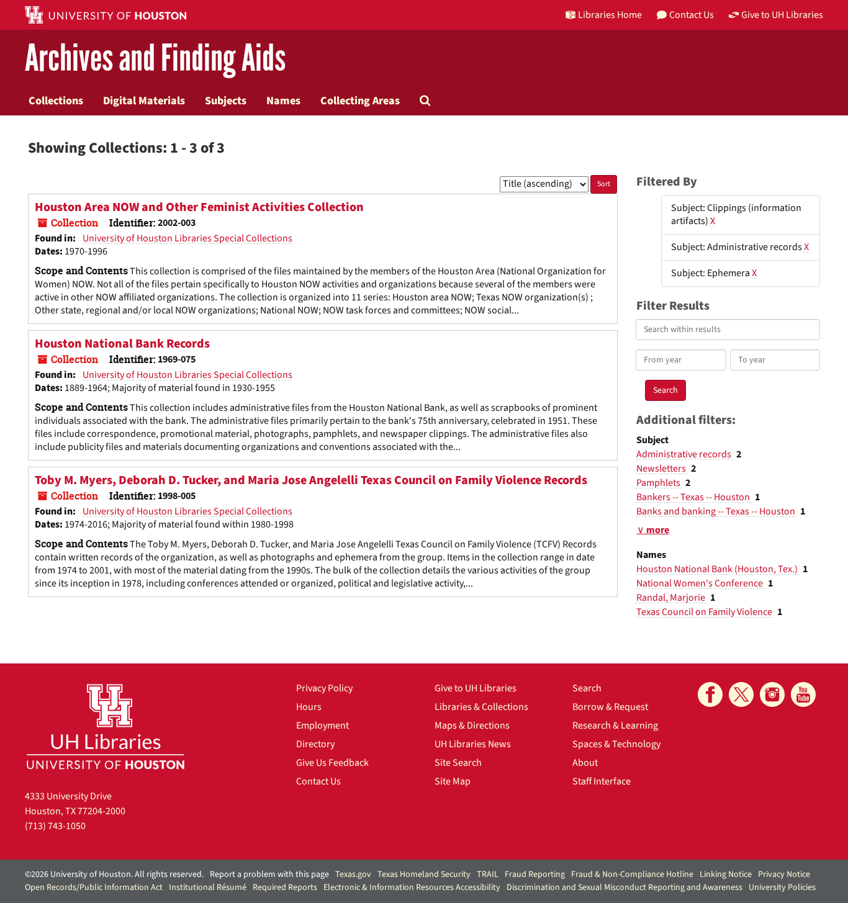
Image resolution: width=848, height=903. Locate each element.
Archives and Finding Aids (155, 58)
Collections (56, 100)
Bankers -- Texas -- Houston (694, 497)
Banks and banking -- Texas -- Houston (716, 511)
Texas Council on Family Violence (705, 612)
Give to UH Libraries (475, 688)
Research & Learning (615, 725)
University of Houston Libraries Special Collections (187, 238)
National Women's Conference (700, 583)
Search (587, 688)
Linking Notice (726, 874)
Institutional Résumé (207, 887)
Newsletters (662, 468)
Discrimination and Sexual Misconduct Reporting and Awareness (624, 887)
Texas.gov (353, 874)
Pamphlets (659, 483)
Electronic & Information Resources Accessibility (411, 887)
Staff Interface (601, 781)
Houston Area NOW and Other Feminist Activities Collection (199, 207)
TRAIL (487, 874)
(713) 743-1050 (55, 826)
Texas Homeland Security (424, 874)
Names (283, 100)
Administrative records (684, 454)
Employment (322, 725)
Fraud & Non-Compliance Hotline (632, 874)
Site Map (453, 781)
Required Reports (285, 887)
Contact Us (318, 781)
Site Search (458, 763)
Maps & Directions (472, 725)
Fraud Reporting (535, 874)
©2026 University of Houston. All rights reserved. (114, 874)
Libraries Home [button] (610, 15)
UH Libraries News (473, 744)
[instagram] (772, 694)
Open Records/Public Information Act (94, 887)
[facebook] (710, 694)
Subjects (225, 100)
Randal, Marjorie (671, 597)
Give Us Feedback (332, 763)
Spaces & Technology (616, 744)
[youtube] (803, 694)
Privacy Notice (784, 874)
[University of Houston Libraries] (105, 726)
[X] (741, 694)
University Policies (782, 887)
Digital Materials (144, 100)
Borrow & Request (610, 707)
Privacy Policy (324, 688)
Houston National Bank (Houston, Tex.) (718, 569)
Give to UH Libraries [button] (782, 15)
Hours (309, 707)
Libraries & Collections (481, 707)
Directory (315, 744)
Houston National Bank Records (122, 344)
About (585, 763)
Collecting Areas (360, 100)
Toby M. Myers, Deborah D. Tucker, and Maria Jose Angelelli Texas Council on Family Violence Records (311, 480)
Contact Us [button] (691, 15)
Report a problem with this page (269, 874)
